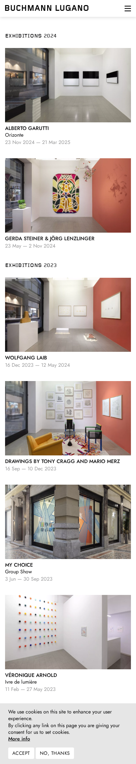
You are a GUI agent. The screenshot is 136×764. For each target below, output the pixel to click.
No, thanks (55, 753)
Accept (21, 753)
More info (19, 739)
